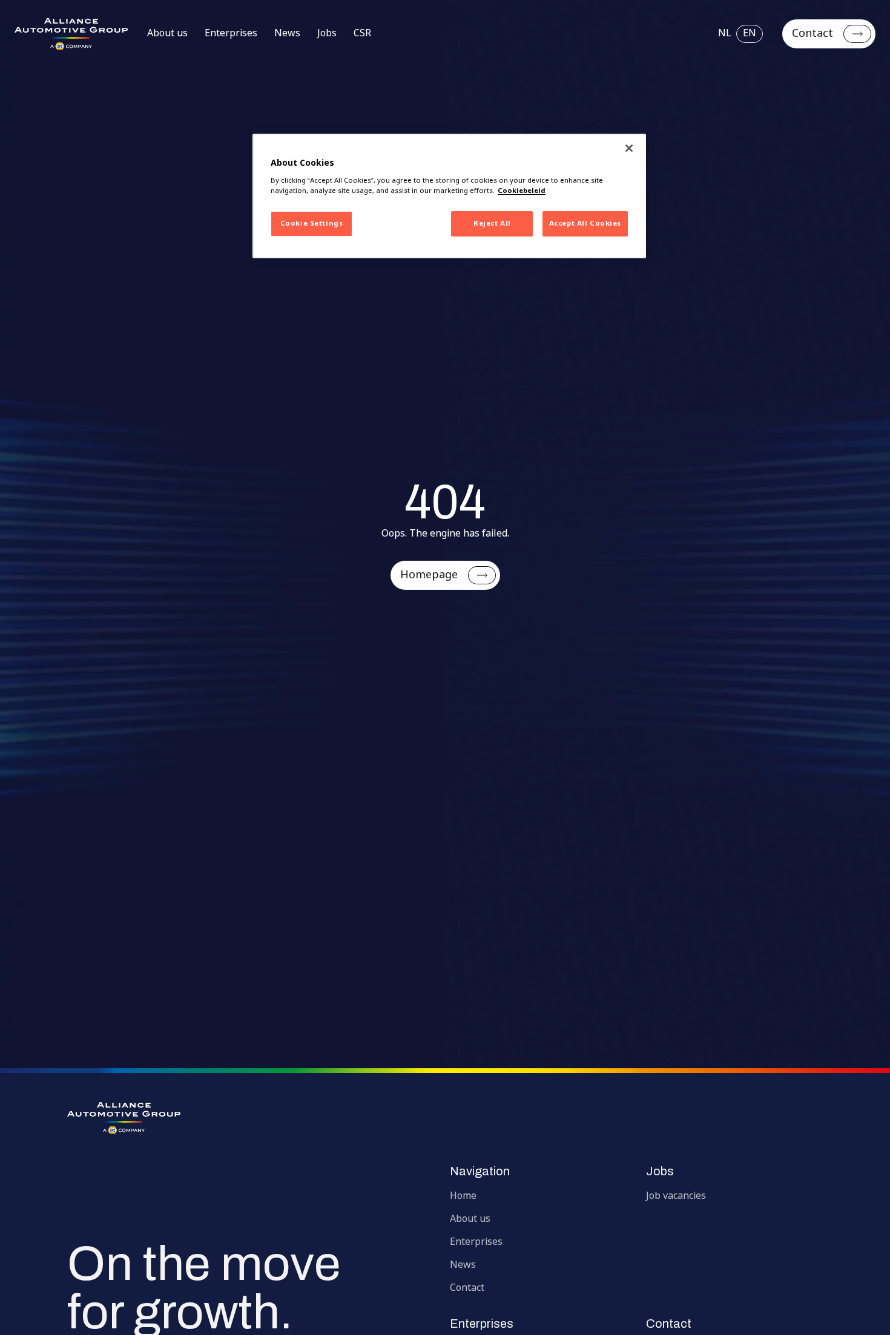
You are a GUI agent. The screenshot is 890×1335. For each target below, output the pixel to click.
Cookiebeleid (522, 190)
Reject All (492, 223)
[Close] (629, 148)
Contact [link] (812, 34)
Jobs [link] (327, 34)
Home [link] (463, 1196)
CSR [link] (362, 34)
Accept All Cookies (585, 223)
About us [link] (167, 34)
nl (724, 34)
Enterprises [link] (231, 34)
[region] (449, 196)
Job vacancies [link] (676, 1196)
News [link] (287, 34)
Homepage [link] (429, 575)
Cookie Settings (311, 223)
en (749, 33)
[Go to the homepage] (445, 1118)
